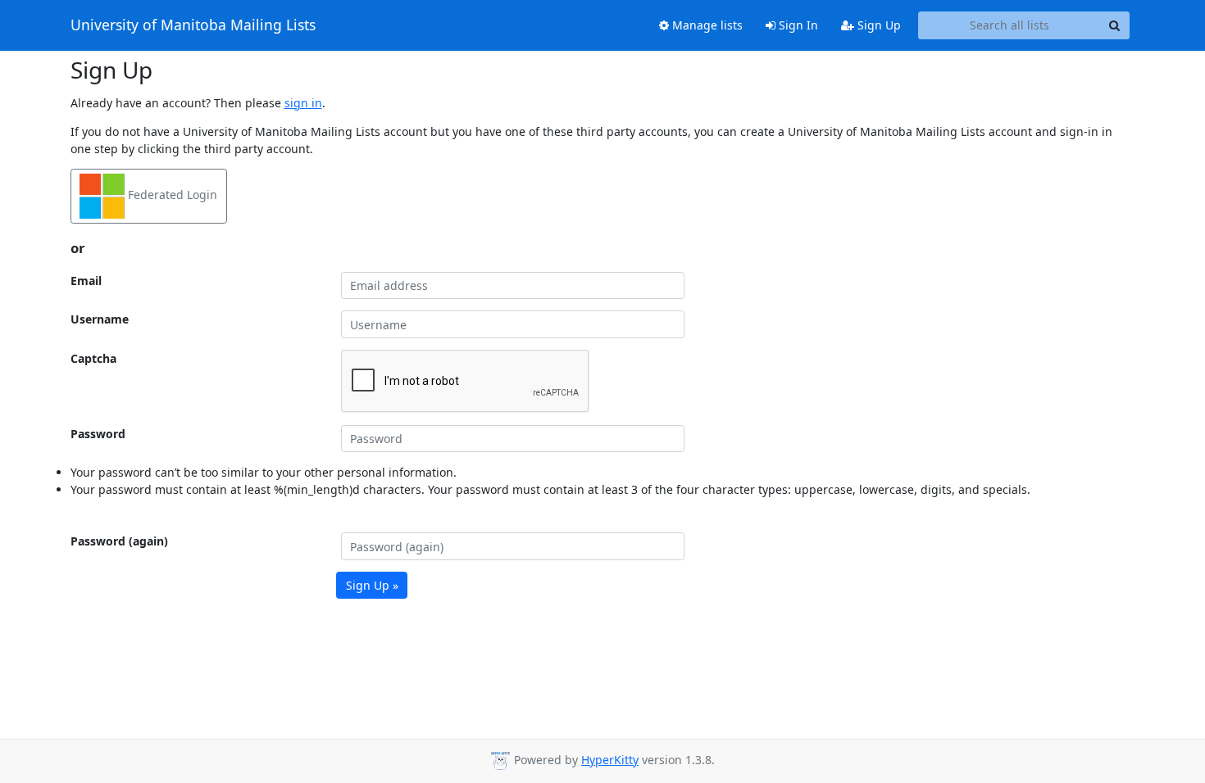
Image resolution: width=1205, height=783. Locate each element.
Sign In (796, 25)
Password (97, 433)
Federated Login (171, 194)
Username (99, 319)
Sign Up (877, 25)
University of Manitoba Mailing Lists (193, 25)
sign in (303, 103)
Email (86, 280)
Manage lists (706, 25)
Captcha (93, 358)
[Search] (1115, 25)
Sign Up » (372, 585)
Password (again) (119, 541)
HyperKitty (610, 759)
